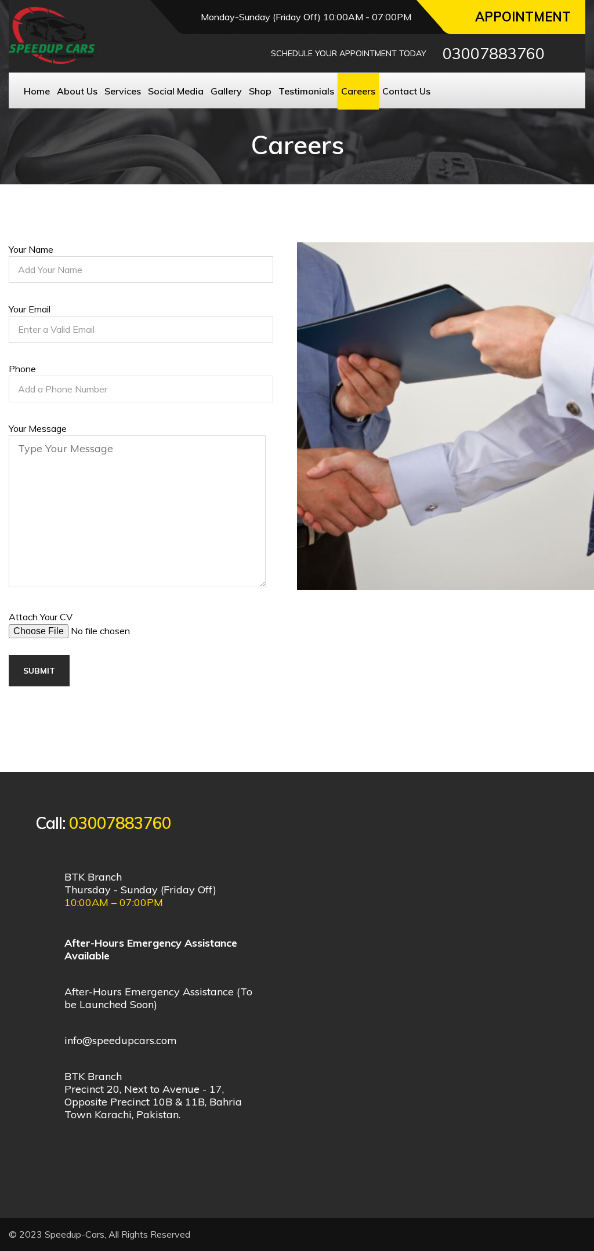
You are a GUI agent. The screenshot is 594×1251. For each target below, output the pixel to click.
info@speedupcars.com (120, 1040)
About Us (77, 91)
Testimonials (306, 91)
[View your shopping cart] (567, 53)
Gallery (226, 91)
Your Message (38, 428)
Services (122, 91)
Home (37, 91)
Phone (22, 368)
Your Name (31, 249)
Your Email (29, 309)
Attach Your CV (41, 617)
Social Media (176, 91)
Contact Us (406, 91)
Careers (358, 91)
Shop (260, 91)
